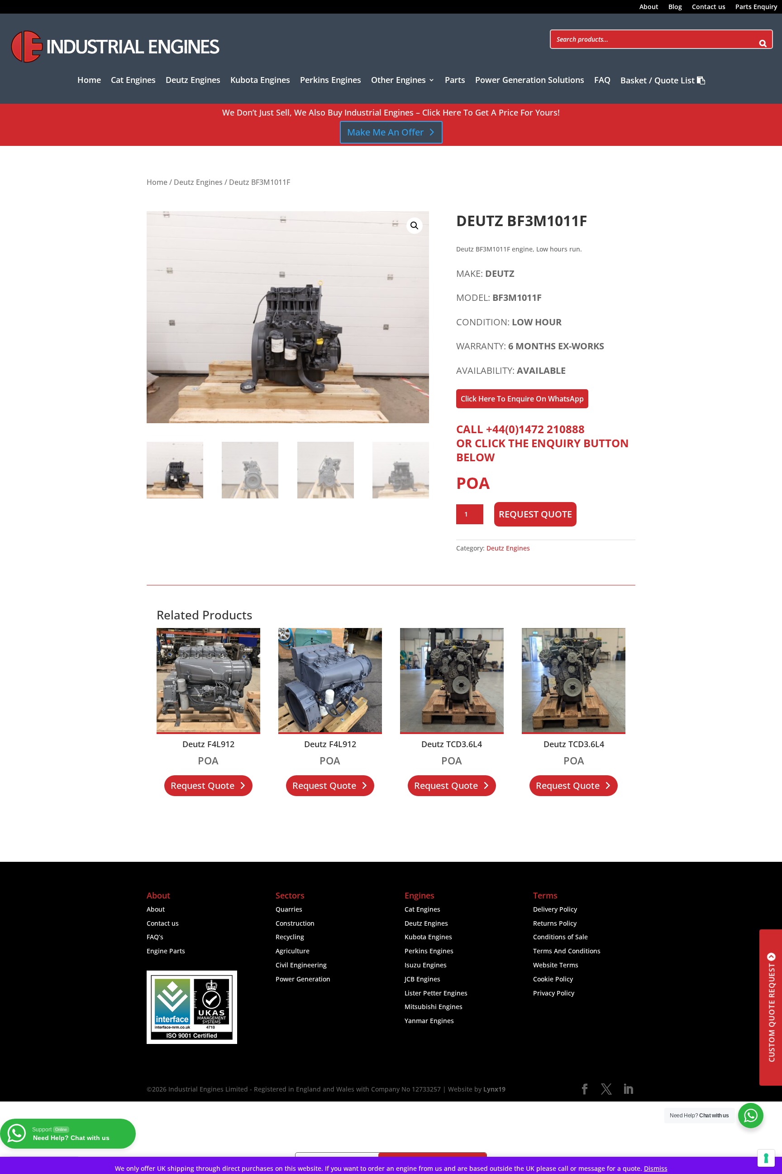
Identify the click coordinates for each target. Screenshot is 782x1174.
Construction (295, 923)
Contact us (708, 7)
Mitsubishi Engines (434, 1006)
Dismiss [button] (656, 1168)
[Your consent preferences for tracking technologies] (766, 1158)
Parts (455, 81)
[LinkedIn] (628, 1089)
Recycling (290, 936)
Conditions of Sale (560, 936)
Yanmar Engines (429, 1020)
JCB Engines (422, 979)
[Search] (763, 39)
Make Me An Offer (385, 132)
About (648, 7)
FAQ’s (155, 936)
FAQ (602, 81)
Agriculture (293, 951)
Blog (675, 7)
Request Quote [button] (202, 785)
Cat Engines (133, 81)
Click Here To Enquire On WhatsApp (522, 399)
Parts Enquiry (756, 7)
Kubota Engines (260, 81)
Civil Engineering (301, 965)
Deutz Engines (193, 81)
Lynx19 (494, 1089)
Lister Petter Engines (436, 993)
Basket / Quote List (658, 81)
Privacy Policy (553, 993)
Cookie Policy (553, 979)
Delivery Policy (555, 909)
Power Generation (303, 979)
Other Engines (398, 81)
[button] (414, 225)
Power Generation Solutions (529, 81)
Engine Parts (166, 951)
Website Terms (555, 965)
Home (89, 81)
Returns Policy (555, 923)
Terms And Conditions (567, 951)
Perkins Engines (330, 81)
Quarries (289, 909)
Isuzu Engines (426, 965)
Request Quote (535, 514)
